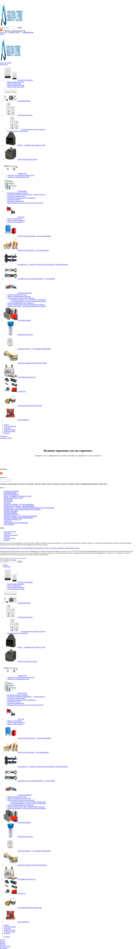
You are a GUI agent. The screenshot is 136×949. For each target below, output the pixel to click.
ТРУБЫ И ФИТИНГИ (11, 511)
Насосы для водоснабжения (16, 220)
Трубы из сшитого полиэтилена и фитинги (21, 298)
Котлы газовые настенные (15, 82)
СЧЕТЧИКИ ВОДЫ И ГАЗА (13, 519)
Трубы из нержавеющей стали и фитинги (20, 303)
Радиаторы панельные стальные (17, 193)
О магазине (7, 533)
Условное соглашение (10, 535)
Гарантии (7, 536)
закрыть (2, 941)
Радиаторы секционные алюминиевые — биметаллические (26, 194)
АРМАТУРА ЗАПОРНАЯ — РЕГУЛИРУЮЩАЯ (19, 506)
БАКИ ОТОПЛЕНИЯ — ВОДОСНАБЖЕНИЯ (18, 504)
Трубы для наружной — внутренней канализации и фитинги (26, 306)
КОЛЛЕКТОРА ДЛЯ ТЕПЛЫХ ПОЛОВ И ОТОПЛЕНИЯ (22, 509)
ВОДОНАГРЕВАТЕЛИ (11, 494)
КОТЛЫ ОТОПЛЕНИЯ (11, 491)
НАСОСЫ (7, 503)
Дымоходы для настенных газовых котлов (20, 175)
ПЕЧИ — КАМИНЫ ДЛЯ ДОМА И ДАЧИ (17, 496)
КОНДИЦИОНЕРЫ (10, 493)
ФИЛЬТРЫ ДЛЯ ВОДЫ (11, 514)
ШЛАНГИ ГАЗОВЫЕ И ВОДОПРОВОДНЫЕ (18, 518)
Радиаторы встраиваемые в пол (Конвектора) (21, 198)
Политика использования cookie (10, 548)
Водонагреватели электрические (17, 131)
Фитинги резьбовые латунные (17, 294)
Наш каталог (4, 64)
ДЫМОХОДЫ (8, 499)
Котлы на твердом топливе (15, 87)
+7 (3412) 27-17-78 (13, 32)
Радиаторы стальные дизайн (16, 196)
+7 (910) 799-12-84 (27, 32)
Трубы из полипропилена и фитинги (19, 296)
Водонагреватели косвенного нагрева (33, 129)
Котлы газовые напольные (15, 85)
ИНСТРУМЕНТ (9, 524)
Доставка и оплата (9, 538)
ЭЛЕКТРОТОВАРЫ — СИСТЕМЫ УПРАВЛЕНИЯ (20, 516)
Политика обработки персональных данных (35, 548)
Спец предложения (10, 531)
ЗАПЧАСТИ (8, 521)
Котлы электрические (14, 83)
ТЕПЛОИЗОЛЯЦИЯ (10, 513)
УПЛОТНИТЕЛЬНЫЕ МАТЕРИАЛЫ (16, 523)
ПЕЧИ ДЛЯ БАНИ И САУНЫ (13, 498)
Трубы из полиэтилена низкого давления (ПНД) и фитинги (26, 304)
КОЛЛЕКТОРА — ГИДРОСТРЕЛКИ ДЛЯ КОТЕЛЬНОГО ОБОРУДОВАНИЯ (29, 508)
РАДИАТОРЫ (8, 501)
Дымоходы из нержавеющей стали (18, 177)
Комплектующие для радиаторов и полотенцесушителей (25, 203)
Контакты (7, 540)
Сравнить (7, 936)
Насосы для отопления (14, 218)
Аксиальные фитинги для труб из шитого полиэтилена (28, 301)
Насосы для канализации (15, 222)
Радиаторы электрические (15, 201)
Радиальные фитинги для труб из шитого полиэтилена (28, 299)
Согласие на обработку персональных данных (64, 548)
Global (14, 560)
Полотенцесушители (14, 199)
